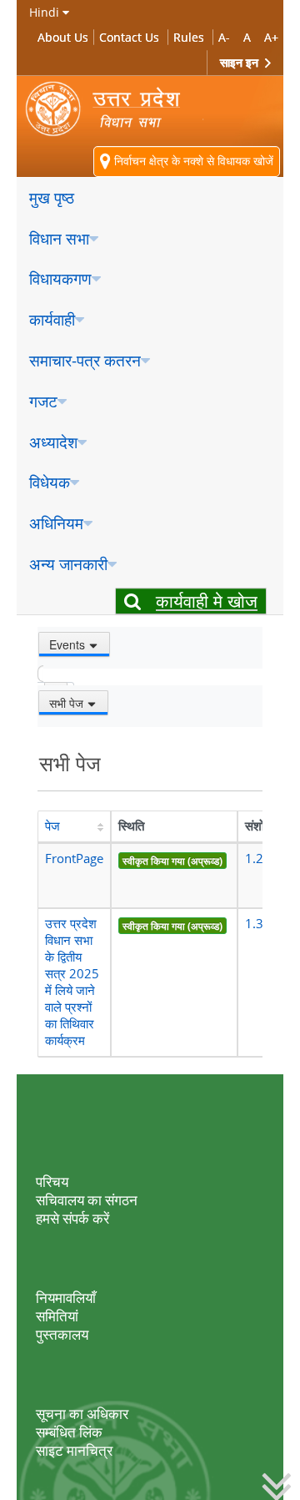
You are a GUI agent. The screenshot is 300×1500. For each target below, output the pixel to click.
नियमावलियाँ (66, 1297)
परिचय (52, 1181)
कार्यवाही (52, 319)
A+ (271, 37)
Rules (188, 37)
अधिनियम (56, 523)
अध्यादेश (53, 442)
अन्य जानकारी (68, 564)
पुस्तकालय (62, 1334)
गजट (43, 401)
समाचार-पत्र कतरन (85, 360)
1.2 (254, 858)
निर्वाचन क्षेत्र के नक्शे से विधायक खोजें (192, 160)
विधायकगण (60, 278)
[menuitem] (150, 198)
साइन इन (241, 62)
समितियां (57, 1316)
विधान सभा (59, 238)
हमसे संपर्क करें (72, 1218)
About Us (63, 37)
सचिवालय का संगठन (87, 1200)
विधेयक (49, 482)
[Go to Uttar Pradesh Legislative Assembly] (114, 109)
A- (224, 37)
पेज (52, 826)
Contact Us (129, 37)
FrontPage (74, 858)
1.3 (254, 923)
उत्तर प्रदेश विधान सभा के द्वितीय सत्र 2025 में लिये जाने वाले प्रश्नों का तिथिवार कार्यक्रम (72, 982)
